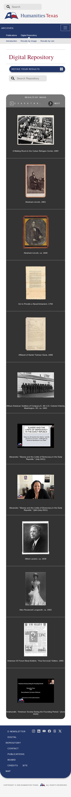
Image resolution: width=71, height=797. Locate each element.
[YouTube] (44, 731)
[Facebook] (49, 731)
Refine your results (26, 69)
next (57, 103)
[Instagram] (33, 731)
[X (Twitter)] (60, 731)
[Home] (11, 15)
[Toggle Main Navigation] (65, 28)
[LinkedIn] (38, 731)
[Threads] (54, 731)
